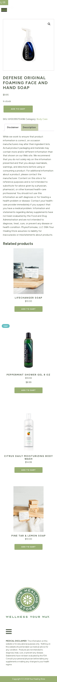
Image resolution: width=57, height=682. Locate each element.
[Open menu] (4, 10)
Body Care (42, 119)
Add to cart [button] (28, 309)
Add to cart (18, 109)
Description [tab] (29, 127)
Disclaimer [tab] (13, 127)
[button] (49, 24)
